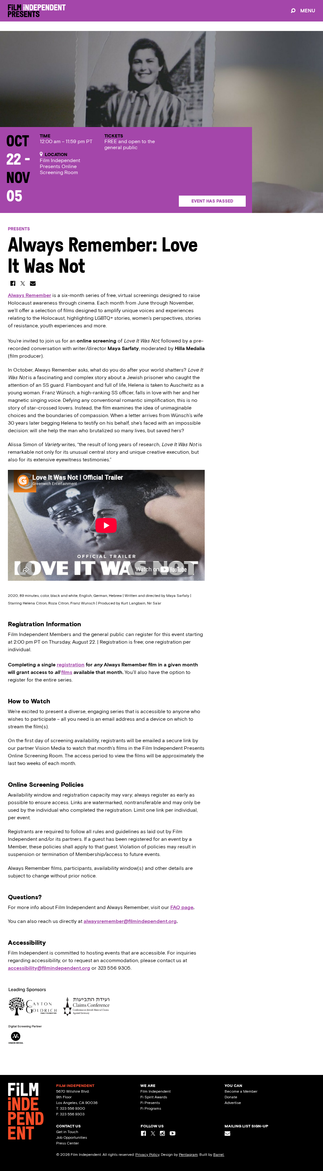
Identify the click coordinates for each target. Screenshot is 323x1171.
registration (71, 665)
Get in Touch (67, 1132)
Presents (19, 229)
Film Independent (155, 1091)
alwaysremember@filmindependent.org (130, 921)
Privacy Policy (147, 1154)
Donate (231, 1097)
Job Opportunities (71, 1137)
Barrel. (218, 1154)
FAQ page (181, 907)
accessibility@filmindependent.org (49, 968)
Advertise (233, 1103)
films (66, 672)
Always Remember (29, 295)
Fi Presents (150, 1103)
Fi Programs (150, 1108)
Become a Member (241, 1091)
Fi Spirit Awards (153, 1097)
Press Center (67, 1143)
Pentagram (188, 1154)
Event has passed (212, 201)
